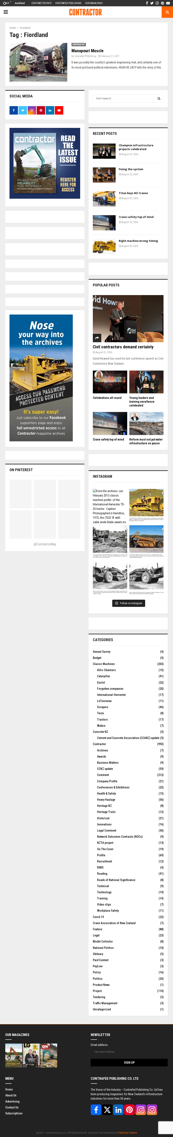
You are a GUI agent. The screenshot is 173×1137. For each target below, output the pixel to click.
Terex (100, 713)
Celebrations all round (107, 398)
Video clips (104, 904)
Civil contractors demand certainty (123, 346)
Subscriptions (14, 1113)
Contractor (99, 744)
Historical (103, 818)
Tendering (99, 997)
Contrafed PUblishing (85, 56)
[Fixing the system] (104, 175)
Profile (101, 855)
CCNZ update (105, 768)
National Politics (103, 948)
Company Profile (107, 781)
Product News (101, 984)
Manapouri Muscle (88, 50)
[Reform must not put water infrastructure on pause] (146, 423)
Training (102, 898)
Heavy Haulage (106, 799)
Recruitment (104, 861)
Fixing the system (131, 169)
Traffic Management (105, 1003)
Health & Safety (106, 793)
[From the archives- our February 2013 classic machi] (110, 506)
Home (9, 1089)
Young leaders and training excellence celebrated (141, 401)
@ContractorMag (45, 544)
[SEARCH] (159, 98)
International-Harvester (111, 694)
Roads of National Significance (116, 880)
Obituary (98, 954)
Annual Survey (101, 651)
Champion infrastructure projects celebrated (136, 147)
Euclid (101, 682)
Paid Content (100, 960)
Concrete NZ (100, 731)
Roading (102, 873)
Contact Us (12, 1107)
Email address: (99, 1045)
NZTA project (105, 842)
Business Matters (108, 762)
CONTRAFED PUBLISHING (68, 3)
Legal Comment (106, 830)
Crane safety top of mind (136, 217)
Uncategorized (102, 1009)
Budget (97, 657)
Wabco (101, 725)
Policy (97, 972)
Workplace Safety (108, 910)
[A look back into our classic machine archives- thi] (110, 542)
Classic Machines (104, 664)
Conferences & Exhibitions (113, 787)
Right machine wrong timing (139, 240)
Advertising (12, 1101)
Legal (96, 935)
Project (97, 991)
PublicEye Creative (127, 1132)
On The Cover (105, 849)
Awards (101, 756)
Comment (103, 775)
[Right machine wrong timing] (104, 246)
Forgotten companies (110, 688)
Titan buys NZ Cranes (133, 193)
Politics (98, 978)
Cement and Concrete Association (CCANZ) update (128, 738)
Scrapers (102, 707)
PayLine (98, 966)
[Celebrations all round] (110, 382)
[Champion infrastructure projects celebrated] (104, 151)
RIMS (100, 867)
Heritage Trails (106, 812)
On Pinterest (21, 470)
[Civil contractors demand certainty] (128, 318)
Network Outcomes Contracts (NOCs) (120, 836)
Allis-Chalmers (106, 670)
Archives (102, 750)
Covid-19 (98, 917)
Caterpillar (103, 676)
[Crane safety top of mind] (104, 222)
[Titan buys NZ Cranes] (104, 199)
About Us (10, 1095)
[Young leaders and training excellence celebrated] (146, 382)
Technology (104, 892)
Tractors (102, 719)
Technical (103, 886)
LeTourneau (104, 701)
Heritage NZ (79, 44)
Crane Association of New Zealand (114, 923)
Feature (97, 929)
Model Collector (103, 941)
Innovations (104, 824)
